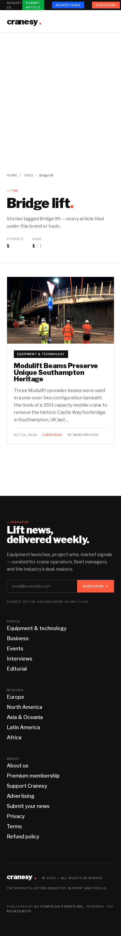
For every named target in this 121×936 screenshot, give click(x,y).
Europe (15, 697)
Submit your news (28, 806)
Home (12, 175)
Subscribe (106, 5)
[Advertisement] (60, 96)
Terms (14, 826)
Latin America (23, 727)
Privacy (16, 816)
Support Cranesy (27, 786)
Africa (14, 737)
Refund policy (23, 836)
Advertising (67, 5)
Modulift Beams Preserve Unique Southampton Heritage (56, 372)
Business (18, 638)
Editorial (17, 669)
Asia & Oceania (25, 717)
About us (17, 766)
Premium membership (33, 776)
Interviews (19, 659)
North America (24, 707)
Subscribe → (95, 586)
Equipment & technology (41, 354)
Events (15, 648)
